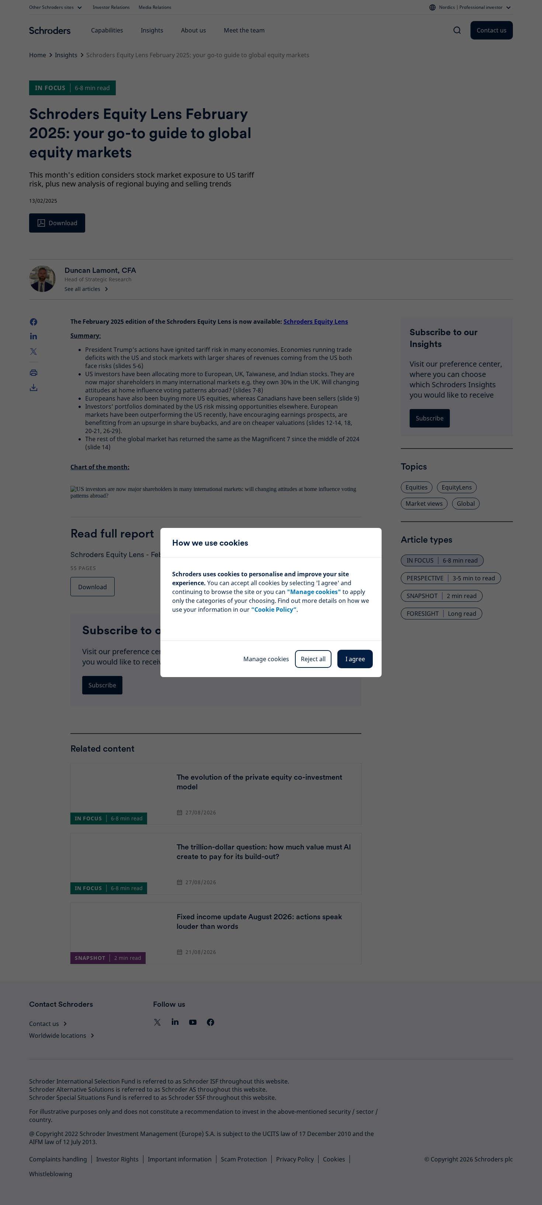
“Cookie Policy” (273, 609)
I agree (355, 659)
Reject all (313, 659)
